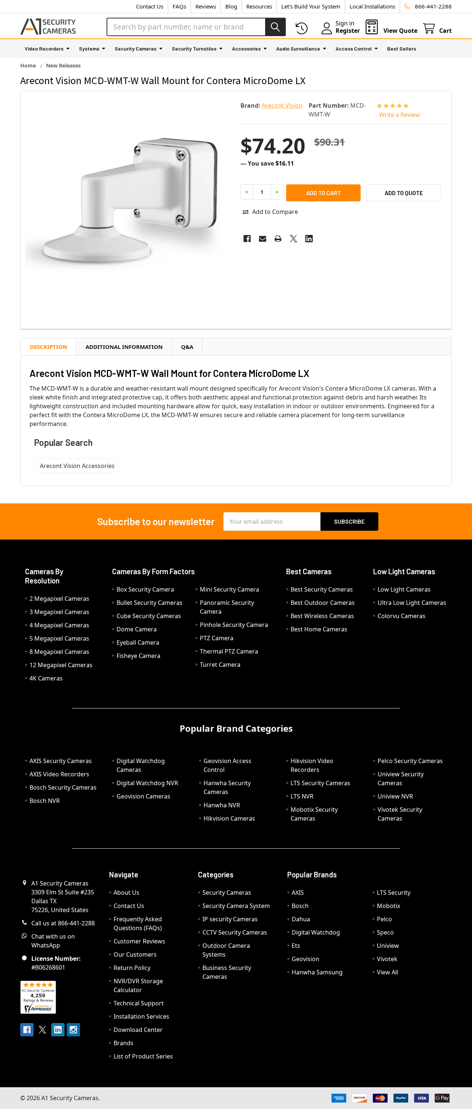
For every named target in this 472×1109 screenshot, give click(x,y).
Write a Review (399, 115)
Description (48, 346)
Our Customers (135, 954)
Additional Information (124, 346)
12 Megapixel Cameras (61, 665)
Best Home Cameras (319, 629)
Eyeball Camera (138, 642)
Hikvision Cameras (229, 818)
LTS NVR (302, 796)
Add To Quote (404, 192)
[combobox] (196, 27)
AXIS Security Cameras (61, 761)
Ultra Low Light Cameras (412, 603)
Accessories (246, 48)
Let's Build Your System (310, 6)
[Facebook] (247, 238)
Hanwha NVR (222, 805)
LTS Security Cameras (320, 783)
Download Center (138, 1030)
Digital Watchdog (316, 932)
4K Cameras (46, 678)
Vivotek (387, 959)
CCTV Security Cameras (234, 932)
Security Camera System (236, 906)
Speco (385, 932)
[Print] (278, 238)
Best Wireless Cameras (322, 616)
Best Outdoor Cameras (323, 603)
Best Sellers (401, 48)
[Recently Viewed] (303, 28)
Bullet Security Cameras (150, 603)
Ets (296, 946)
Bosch (300, 906)
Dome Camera (137, 629)
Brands (123, 1043)
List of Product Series (143, 1056)
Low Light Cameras (404, 589)
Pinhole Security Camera (234, 625)
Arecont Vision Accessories (77, 466)
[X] (293, 238)
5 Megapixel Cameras (59, 638)
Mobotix (388, 906)
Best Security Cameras (322, 589)
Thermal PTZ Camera (229, 651)
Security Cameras (135, 48)
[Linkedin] (309, 238)
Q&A (187, 346)
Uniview (388, 946)
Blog (231, 6)
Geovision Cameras (143, 796)
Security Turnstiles (194, 48)
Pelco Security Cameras (410, 761)
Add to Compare (275, 212)
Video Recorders (44, 48)
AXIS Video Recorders (59, 774)
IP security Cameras (230, 919)
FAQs (179, 6)
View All (387, 972)
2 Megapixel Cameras (59, 599)
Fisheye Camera (138, 656)
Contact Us (149, 6)
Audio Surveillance (298, 48)
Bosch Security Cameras (63, 787)
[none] (128, 199)
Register (348, 30)
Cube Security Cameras (149, 616)
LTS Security (393, 892)
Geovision (305, 959)
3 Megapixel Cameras (59, 612)
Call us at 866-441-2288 (63, 923)
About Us (126, 892)
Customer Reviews (139, 941)
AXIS (298, 892)
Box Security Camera (145, 589)
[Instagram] (73, 1029)
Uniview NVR (395, 796)
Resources (259, 6)
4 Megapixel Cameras (59, 625)
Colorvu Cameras (402, 616)
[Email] (262, 238)
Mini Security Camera (229, 589)
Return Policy (132, 968)
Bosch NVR (45, 801)
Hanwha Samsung (317, 972)
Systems (89, 48)
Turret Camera (220, 665)
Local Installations (372, 6)
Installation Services (141, 1016)
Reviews (205, 6)
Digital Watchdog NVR (147, 783)
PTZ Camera (216, 638)
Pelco (384, 919)
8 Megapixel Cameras (59, 652)
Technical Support (139, 1003)
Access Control (354, 48)
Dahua (301, 919)
